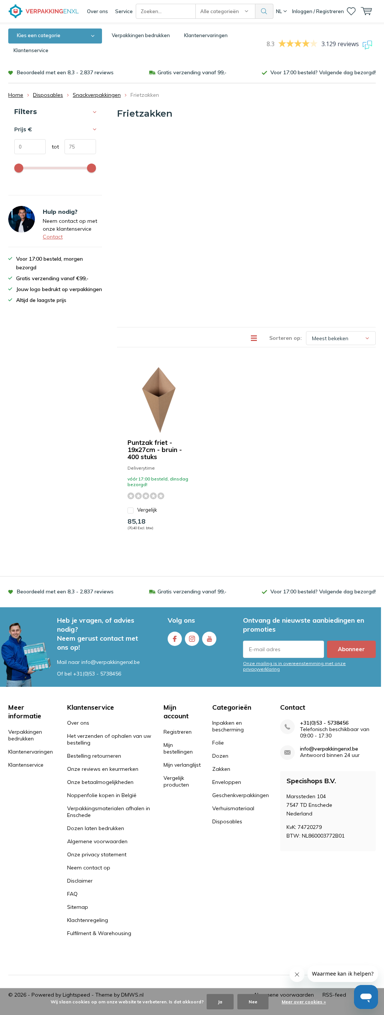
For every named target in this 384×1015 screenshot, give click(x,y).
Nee (253, 1001)
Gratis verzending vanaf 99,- (192, 72)
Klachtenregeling (87, 920)
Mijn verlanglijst (182, 764)
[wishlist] (351, 11)
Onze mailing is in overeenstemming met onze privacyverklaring (294, 666)
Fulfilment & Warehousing (99, 933)
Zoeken (264, 11)
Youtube (209, 639)
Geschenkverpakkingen (240, 795)
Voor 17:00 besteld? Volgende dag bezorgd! (323, 72)
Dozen (220, 755)
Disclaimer (80, 880)
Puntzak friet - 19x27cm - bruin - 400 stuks (155, 449)
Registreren (178, 731)
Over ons (97, 11)
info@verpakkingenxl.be (329, 749)
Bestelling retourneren (94, 755)
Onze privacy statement (96, 854)
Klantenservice (31, 50)
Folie (218, 742)
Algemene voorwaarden (97, 841)
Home (15, 95)
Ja (220, 1001)
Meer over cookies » (304, 1001)
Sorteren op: (285, 338)
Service (124, 11)
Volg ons (181, 620)
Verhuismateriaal (233, 808)
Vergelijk (147, 510)
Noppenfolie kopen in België (101, 795)
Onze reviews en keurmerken (102, 769)
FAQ (72, 893)
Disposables (48, 95)
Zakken (221, 769)
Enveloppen (226, 782)
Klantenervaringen (206, 35)
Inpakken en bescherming (228, 726)
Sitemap (77, 907)
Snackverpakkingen (97, 95)
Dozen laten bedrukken (95, 828)
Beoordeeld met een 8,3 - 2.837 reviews (65, 72)
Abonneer (351, 649)
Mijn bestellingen (178, 748)
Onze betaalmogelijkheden (100, 782)
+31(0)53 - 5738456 (97, 673)
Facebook (175, 639)
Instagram (192, 639)
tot (52, 146)
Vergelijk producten (176, 781)
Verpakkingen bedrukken (141, 35)
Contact (53, 236)
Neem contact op (88, 867)
